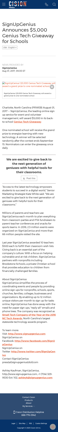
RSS (30, 423)
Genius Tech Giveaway (27, 121)
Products (29, 400)
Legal (13, 423)
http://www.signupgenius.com (27, 333)
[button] (46, 4)
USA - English (9, 47)
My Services (27, 406)
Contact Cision (28, 397)
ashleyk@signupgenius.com (35, 377)
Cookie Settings (41, 423)
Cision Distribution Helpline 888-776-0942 (29, 413)
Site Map (22, 423)
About (28, 403)
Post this (30, 178)
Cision (33, 428)
